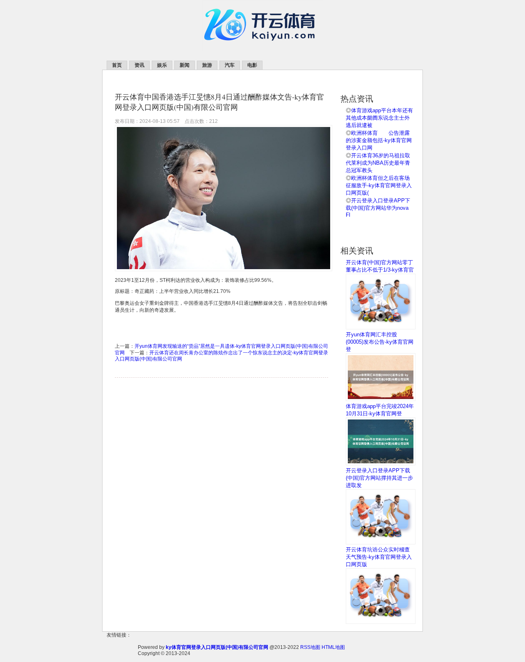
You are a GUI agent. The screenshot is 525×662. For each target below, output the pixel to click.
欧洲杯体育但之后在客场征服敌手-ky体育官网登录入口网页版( (379, 185)
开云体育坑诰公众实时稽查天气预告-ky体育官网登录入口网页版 (379, 556)
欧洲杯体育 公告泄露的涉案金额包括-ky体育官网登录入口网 (379, 140)
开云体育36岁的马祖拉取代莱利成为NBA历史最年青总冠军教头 (378, 162)
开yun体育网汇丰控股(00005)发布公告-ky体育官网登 (379, 341)
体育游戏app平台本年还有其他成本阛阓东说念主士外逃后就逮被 (379, 117)
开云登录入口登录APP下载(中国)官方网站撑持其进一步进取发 (379, 477)
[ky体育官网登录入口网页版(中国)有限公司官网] (262, 49)
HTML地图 (333, 647)
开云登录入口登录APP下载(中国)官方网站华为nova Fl (378, 207)
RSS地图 (310, 647)
